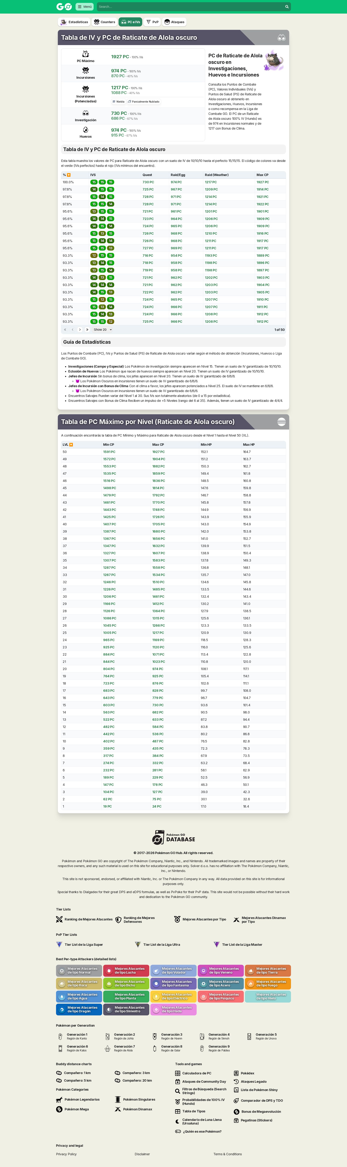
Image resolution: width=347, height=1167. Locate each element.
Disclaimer (142, 1154)
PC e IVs (134, 22)
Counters (108, 22)
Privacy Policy (66, 1154)
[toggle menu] (287, 6)
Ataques (177, 22)
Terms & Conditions (227, 1154)
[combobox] (190, 6)
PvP (155, 22)
